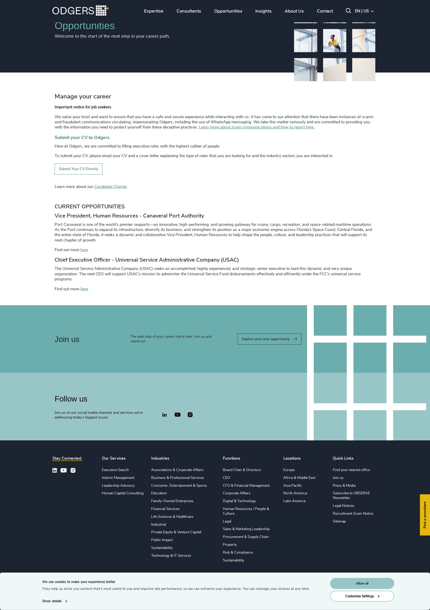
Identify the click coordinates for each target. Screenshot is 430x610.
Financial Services (165, 509)
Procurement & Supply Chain (246, 537)
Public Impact (162, 540)
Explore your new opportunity (266, 339)
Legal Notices (343, 506)
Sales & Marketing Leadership (246, 529)
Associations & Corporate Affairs (177, 470)
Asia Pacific (292, 485)
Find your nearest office (351, 470)
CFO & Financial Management (246, 485)
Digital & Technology (239, 501)
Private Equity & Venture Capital (176, 532)
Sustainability (161, 548)
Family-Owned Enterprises (172, 501)
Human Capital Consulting (123, 493)
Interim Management (118, 478)
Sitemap (339, 521)
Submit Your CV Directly (78, 169)
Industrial (158, 524)
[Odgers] (80, 11)
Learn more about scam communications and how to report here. (257, 127)
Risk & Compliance (238, 552)
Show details (52, 601)
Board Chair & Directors (242, 470)
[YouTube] (177, 415)
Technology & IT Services (171, 555)
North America (295, 493)
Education (159, 493)
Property (230, 544)
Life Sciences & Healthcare (172, 516)
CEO (226, 478)
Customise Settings (359, 596)
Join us (338, 478)
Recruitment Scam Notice (353, 513)
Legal (227, 521)
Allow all (362, 583)
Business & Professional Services (177, 478)
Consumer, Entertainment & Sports (179, 485)
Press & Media (344, 485)
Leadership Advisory (118, 485)
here (84, 250)
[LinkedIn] (164, 415)
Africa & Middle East (299, 478)
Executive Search (115, 470)
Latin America (294, 501)
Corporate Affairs (236, 493)
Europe (289, 470)
